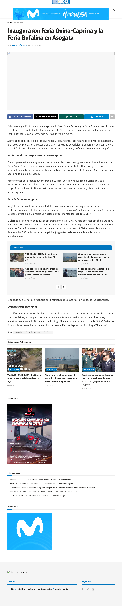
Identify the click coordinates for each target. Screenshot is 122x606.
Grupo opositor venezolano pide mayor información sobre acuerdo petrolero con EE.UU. (94, 272)
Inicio (9, 23)
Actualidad (18, 23)
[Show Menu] (8, 9)
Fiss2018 (48, 332)
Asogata (18, 332)
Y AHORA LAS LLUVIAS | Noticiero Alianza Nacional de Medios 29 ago (41, 257)
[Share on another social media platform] (112, 116)
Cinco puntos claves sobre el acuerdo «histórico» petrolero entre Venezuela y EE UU (93, 257)
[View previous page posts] (58, 287)
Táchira (21, 589)
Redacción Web (19, 45)
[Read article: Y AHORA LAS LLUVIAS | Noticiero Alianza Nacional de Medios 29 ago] (17, 257)
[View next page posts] (63, 287)
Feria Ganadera (33, 332)
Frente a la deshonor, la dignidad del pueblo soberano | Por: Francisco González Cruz (44, 492)
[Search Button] (113, 9)
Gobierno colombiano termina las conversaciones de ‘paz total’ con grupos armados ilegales (42, 272)
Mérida (31, 589)
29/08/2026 (31, 264)
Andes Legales (45, 589)
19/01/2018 (36, 45)
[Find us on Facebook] (82, 589)
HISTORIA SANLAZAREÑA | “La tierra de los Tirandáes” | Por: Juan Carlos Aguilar (42, 484)
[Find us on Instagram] (93, 589)
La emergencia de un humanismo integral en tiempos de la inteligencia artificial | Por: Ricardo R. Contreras (52, 488)
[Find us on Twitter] (87, 589)
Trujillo (10, 589)
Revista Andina (62, 589)
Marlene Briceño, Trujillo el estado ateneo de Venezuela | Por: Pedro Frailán (40, 480)
